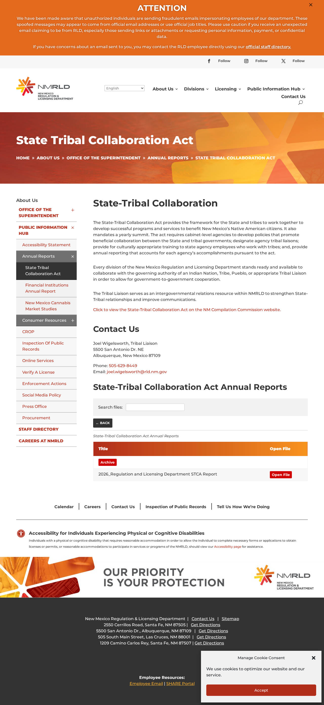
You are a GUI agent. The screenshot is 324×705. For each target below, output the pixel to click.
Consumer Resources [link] (44, 320)
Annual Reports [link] (38, 256)
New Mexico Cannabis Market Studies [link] (47, 305)
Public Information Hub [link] (273, 88)
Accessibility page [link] (227, 546)
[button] (313, 657)
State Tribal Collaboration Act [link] (43, 270)
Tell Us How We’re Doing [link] (243, 506)
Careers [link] (92, 506)
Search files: (111, 407)
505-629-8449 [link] (123, 365)
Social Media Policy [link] (41, 395)
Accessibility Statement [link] (46, 244)
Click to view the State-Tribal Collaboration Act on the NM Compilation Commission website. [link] (187, 309)
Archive (107, 462)
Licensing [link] (226, 88)
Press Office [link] (34, 406)
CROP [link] (28, 331)
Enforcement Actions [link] (44, 383)
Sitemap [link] (230, 618)
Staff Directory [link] (38, 429)
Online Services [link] (38, 360)
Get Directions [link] (205, 624)
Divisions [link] (194, 88)
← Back (103, 423)
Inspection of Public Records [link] (43, 346)
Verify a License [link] (38, 372)
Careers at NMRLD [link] (41, 441)
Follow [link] (224, 61)
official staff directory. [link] (268, 46)
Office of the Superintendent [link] (38, 212)
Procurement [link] (36, 417)
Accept (261, 690)
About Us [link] (163, 88)
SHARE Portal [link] (180, 683)
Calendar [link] (64, 506)
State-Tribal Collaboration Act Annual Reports (136, 436)
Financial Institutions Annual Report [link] (46, 288)
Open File (281, 474)
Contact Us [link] (293, 96)
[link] (209, 61)
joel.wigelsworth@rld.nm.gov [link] (137, 371)
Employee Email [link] (146, 683)
